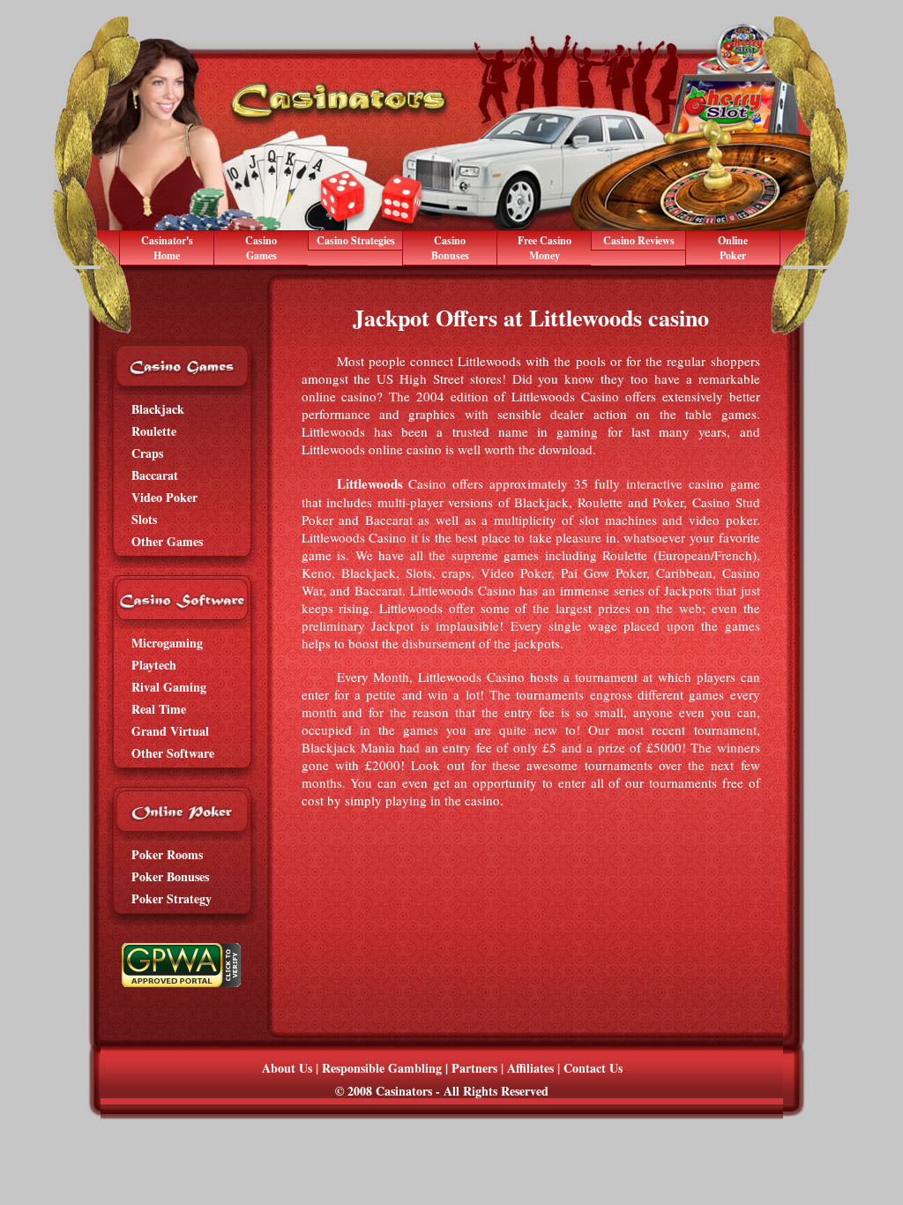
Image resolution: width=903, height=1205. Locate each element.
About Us (287, 1068)
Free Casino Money (544, 248)
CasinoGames (261, 248)
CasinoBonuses (450, 248)
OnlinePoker (733, 248)
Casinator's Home (167, 248)
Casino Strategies (356, 240)
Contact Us (593, 1068)
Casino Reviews (639, 240)
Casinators (404, 1091)
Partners (474, 1068)
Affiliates (530, 1068)
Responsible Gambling (382, 1068)
